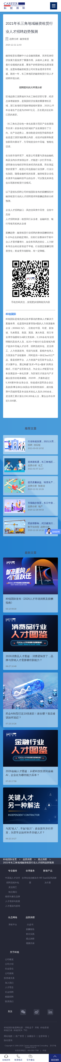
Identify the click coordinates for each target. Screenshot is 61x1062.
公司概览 (9, 959)
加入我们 (9, 983)
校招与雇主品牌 (12, 896)
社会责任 (9, 968)
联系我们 (9, 1001)
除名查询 (8, 1040)
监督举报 (43, 1036)
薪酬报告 (30, 929)
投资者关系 (9, 978)
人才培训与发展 (12, 901)
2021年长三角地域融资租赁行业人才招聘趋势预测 (28, 862)
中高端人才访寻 (12, 878)
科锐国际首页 (10, 859)
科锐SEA (18, 1030)
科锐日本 (8, 1030)
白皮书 (30, 924)
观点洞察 (42, 859)
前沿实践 (30, 934)
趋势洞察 (27, 859)
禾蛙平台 (12, 924)
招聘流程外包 (12, 882)
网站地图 (8, 1036)
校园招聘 (9, 997)
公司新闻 (9, 973)
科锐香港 (44, 1027)
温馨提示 (31, 1036)
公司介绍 (9, 964)
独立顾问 (12, 892)
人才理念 (9, 987)
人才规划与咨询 (12, 906)
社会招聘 (9, 992)
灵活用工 (12, 887)
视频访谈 (30, 943)
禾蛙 (37, 1027)
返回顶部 (55, 1060)
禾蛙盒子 (29, 1027)
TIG (25, 1030)
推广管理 (19, 1036)
